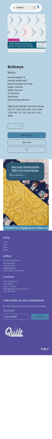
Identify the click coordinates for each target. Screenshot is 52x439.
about (6, 245)
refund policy (9, 265)
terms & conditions (11, 260)
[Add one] (21, 126)
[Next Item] (42, 33)
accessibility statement (13, 271)
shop (5, 247)
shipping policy (9, 268)
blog (5, 250)
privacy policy (9, 263)
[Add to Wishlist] (27, 150)
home (5, 242)
